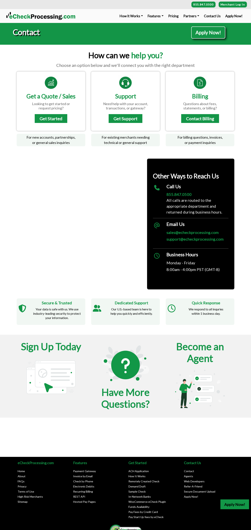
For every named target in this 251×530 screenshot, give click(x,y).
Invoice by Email (83, 476)
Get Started (51, 118)
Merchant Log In (233, 4)
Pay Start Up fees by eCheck (146, 517)
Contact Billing (200, 118)
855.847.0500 (203, 4)
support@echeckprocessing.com (195, 239)
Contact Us (212, 16)
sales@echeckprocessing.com (192, 232)
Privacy (22, 486)
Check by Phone (83, 481)
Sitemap (23, 501)
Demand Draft (137, 486)
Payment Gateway (84, 471)
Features (154, 16)
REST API (79, 496)
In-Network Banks (139, 496)
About (21, 476)
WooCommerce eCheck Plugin (147, 501)
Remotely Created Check (143, 481)
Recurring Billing (83, 491)
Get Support (125, 118)
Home (21, 471)
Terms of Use (26, 491)
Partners (189, 16)
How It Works (130, 16)
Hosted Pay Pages (84, 501)
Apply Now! (234, 16)
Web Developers (194, 481)
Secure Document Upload (199, 491)
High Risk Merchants (30, 496)
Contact (189, 471)
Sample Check (137, 491)
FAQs (21, 481)
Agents (188, 476)
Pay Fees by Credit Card (143, 512)
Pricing (173, 16)
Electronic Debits (83, 486)
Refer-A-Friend (193, 486)
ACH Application (138, 471)
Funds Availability (138, 506)
